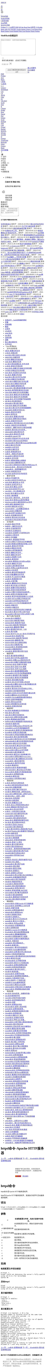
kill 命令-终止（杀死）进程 (15, 796)
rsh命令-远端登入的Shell (14, 873)
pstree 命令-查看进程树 (13, 787)
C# (37, 27)
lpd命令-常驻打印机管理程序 (15, 590)
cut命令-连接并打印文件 (14, 421)
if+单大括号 (9, 296)
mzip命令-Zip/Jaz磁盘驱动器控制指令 (18, 697)
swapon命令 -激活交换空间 (14, 761)
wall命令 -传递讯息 (12, 941)
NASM (3, 135)
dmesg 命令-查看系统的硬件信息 (17, 820)
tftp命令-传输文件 (11, 605)
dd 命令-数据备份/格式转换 (15, 719)
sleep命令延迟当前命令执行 (15, 853)
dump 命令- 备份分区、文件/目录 (17, 498)
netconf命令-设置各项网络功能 (16, 965)
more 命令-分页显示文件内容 (15, 373)
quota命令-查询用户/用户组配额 (16, 675)
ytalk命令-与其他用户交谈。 (15, 978)
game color (8, 312)
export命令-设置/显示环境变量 (16, 1031)
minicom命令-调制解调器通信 (15, 934)
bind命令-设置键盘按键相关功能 (17, 1011)
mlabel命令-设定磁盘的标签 (15, 691)
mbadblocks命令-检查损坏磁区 (16, 767)
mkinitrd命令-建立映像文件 (14, 752)
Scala (11, 31)
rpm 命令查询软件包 (12, 996)
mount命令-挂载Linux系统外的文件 (17, 660)
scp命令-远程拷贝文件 (13, 471)
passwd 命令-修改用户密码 (14, 620)
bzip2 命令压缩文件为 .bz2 (14, 489)
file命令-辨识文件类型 (13, 412)
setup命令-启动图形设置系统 (15, 1077)
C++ (7, 27)
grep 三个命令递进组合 (17, 294)
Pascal (36, 29)
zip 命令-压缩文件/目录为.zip (15, 480)
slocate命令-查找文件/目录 (14, 456)
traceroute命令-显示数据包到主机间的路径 (20, 956)
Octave (3, 146)
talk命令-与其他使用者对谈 (15, 954)
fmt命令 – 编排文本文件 (13, 526)
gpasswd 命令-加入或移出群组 (16, 642)
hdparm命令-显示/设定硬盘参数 (16, 737)
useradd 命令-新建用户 (13, 618)
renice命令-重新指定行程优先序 (16, 897)
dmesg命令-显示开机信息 (14, 1024)
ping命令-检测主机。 (12, 945)
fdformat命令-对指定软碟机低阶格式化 (19, 735)
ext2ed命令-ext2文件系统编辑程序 (17, 728)
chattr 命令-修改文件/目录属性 (16, 405)
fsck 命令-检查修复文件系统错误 (17, 710)
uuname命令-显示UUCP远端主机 (17, 963)
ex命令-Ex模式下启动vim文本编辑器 (18, 541)
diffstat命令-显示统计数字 (14, 403)
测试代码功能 (35, 261)
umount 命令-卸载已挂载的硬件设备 (18, 662)
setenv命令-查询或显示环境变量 (16, 1081)
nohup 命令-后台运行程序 (14, 809)
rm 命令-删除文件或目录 (14, 359)
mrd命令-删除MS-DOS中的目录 (16, 695)
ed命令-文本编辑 (11, 537)
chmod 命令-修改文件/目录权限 (16, 397)
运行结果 (8, 195)
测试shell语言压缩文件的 (10, 274)
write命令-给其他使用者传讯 (15, 967)
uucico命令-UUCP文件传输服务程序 (18, 603)
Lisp (24, 31)
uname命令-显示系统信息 (14, 827)
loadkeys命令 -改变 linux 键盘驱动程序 (19, 1110)
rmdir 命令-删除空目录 (13, 362)
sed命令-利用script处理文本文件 (16, 568)
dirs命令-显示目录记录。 (14, 686)
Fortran (37, 31)
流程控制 (8, 337)
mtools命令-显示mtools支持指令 (16, 441)
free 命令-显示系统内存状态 (15, 822)
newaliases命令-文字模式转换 (15, 960)
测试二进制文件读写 (29, 268)
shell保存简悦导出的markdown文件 (19, 292)
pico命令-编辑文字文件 (13, 563)
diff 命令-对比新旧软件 (13, 401)
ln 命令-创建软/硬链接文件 (14, 386)
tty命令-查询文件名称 (13, 958)
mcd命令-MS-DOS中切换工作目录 (17, 682)
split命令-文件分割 (11, 458)
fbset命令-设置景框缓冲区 (14, 1101)
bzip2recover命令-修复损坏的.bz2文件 (18, 502)
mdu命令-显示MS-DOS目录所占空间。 (19, 688)
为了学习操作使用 (28, 226)
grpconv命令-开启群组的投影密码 (17, 1035)
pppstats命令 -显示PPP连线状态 (16, 947)
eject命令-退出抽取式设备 (14, 680)
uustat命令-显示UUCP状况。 (15, 921)
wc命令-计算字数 (11, 581)
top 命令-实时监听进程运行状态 (16, 785)
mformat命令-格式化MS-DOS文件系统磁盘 (20, 739)
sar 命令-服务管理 (11, 833)
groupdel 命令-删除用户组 (14, 640)
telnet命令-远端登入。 (13, 917)
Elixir (2, 144)
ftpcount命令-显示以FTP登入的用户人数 (19, 614)
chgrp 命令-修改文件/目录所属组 (17, 392)
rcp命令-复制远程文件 (13, 452)
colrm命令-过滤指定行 (13, 530)
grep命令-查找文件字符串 (14, 546)
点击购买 (18, 1176)
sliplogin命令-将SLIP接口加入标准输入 (19, 875)
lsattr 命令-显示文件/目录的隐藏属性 (18, 408)
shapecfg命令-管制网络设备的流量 (17, 989)
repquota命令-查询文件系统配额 (16, 677)
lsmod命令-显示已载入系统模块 (16, 1046)
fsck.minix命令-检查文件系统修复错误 (19, 730)
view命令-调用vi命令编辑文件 (16, 1134)
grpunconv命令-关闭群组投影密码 (17, 1070)
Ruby (3, 29)
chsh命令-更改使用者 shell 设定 (16, 890)
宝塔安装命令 (6, 224)
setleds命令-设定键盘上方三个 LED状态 (19, 1107)
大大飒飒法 (21, 263)
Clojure (3, 108)
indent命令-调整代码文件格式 (15, 419)
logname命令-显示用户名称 (15, 864)
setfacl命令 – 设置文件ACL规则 (16, 1121)
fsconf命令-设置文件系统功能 (15, 732)
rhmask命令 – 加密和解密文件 (16, 469)
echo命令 (8, 331)
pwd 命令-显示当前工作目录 (15, 355)
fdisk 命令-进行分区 (12, 713)
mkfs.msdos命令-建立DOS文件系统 (17, 745)
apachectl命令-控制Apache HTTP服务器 (19, 903)
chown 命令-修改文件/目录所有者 (17, 394)
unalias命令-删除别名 (12, 1103)
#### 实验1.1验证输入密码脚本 (31, 288)
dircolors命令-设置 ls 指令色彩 (16, 1007)
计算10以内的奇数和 (12, 259)
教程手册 (8, 198)
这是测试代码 (18, 270)
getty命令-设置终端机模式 (14, 910)
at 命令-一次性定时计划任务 (15, 811)
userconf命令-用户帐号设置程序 (16, 892)
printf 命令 (8, 333)
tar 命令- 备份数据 (11, 495)
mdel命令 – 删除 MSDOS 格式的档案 (18, 427)
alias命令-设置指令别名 (13, 1004)
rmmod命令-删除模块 (12, 1068)
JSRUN (3, 2)
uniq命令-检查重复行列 (13, 579)
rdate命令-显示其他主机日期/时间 (17, 1064)
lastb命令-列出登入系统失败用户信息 (18, 860)
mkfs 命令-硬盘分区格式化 (14, 715)
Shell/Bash (4, 90)
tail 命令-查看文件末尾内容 (15, 379)
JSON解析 (31, 70)
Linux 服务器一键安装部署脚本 (12, 272)
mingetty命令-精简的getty (14, 912)
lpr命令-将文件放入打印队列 (15, 585)
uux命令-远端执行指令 (13, 914)
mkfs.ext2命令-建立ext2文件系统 (16, 750)
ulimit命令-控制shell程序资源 (15, 1088)
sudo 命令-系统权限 (12, 838)
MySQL (3, 131)
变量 (6, 322)
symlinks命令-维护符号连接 (15, 763)
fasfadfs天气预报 (38, 241)
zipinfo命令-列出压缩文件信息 (16, 520)
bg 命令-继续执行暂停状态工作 (16, 807)
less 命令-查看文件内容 (13, 375)
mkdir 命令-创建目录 (12, 357)
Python (3, 27)
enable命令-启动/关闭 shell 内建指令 (18, 1026)
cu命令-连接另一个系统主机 (15, 980)
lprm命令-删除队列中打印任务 (16, 583)
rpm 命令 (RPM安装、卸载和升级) (17, 993)
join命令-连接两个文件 (13, 557)
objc (6, 29)
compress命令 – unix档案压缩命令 (17, 509)
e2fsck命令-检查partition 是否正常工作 (18, 726)
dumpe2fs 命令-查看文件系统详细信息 (19, 1125)
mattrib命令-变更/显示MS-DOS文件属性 (19, 423)
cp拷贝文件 (37, 296)
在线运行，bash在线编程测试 (15, 320)
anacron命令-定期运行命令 (14, 816)
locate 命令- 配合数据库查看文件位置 (18, 388)
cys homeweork (14, 246)
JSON (3, 95)
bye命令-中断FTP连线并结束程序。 (18, 592)
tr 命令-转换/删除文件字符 (14, 574)
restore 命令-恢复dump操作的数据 (17, 500)
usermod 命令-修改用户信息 (15, 623)
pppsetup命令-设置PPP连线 (14, 974)
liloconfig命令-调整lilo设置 (14, 1044)
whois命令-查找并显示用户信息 (16, 651)
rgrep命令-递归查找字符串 (14, 566)
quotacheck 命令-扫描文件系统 (16, 664)
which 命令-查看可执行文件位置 (16, 381)
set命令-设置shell (11, 1050)
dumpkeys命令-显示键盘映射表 (16, 1114)
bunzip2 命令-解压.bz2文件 (14, 493)
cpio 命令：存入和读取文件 (15, 491)
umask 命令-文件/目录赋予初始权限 (18, 399)
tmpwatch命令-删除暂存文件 (15, 462)
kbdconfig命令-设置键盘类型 (15, 1039)
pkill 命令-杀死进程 (12, 800)
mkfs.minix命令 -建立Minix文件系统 (18, 770)
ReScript (4, 142)
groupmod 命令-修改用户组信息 (16, 638)
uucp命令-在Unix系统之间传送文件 (18, 598)
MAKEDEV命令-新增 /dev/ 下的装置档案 (20, 1116)
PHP (17, 27)
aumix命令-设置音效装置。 (15, 1009)
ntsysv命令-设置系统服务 (14, 1055)
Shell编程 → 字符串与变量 (16, 257)
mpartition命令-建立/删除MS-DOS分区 (18, 759)
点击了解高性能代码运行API (17, 71)
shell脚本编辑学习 (24, 298)
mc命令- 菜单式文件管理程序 (15, 425)
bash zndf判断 (39, 285)
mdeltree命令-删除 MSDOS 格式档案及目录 (20, 684)
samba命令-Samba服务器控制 (15, 949)
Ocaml (3, 127)
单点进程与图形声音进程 (22, 307)
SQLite (21, 27)
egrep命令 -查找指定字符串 (15, 539)
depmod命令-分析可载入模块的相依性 (19, 1022)
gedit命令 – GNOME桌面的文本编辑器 (19, 1140)
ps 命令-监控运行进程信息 (14, 783)
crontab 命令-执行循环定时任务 (16, 813)
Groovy (28, 29)
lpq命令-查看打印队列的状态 (15, 588)
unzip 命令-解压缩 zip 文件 (14, 482)
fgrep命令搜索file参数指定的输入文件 (18, 544)
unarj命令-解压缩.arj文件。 (14, 506)
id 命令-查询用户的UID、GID (16, 629)
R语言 (33, 27)
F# (9, 29)
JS (28, 72)
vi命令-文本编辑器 (12, 1132)
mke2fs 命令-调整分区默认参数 (16, 717)
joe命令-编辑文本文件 (13, 555)
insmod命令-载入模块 (12, 1037)
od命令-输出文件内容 (13, 445)
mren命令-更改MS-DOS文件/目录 (17, 438)
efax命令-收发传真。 (12, 971)
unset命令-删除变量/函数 (14, 1090)
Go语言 (12, 27)
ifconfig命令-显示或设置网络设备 (17, 932)
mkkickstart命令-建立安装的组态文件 (18, 1099)
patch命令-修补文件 (12, 449)
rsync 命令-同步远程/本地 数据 (16, 1129)
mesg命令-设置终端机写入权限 (16, 936)
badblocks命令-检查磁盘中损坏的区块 (18, 721)
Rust (25, 27)
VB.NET (13, 29)
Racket (28, 31)
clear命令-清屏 (10, 1002)
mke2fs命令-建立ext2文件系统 (16, 748)
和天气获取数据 (26, 244)
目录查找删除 (23, 283)
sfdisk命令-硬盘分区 (12, 776)
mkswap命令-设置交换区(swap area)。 (18, 756)
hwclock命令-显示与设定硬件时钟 (17, 1096)
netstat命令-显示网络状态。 (15, 943)
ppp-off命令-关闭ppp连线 (14, 923)
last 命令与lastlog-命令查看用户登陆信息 (19, 831)
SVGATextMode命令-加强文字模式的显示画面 (22, 1105)
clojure (23, 29)
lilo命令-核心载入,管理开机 (15, 1042)
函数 (6, 340)
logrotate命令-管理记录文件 (15, 888)
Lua (32, 29)
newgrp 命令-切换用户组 (14, 645)
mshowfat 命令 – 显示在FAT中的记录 (18, 467)
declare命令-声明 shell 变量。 (15, 1020)
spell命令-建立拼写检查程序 (15, 572)
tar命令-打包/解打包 (12, 478)
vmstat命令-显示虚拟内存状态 (16, 818)
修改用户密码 (35, 237)
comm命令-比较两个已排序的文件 (17, 533)
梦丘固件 (25, 1176)
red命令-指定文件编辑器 (14, 1136)
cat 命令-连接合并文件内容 (15, 370)
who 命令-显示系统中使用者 (15, 899)
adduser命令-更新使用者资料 (15, 840)
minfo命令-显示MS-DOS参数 (15, 1048)
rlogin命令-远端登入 (12, 871)
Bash (3, 31)
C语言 (3, 82)
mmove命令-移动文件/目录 (14, 434)
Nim (20, 31)
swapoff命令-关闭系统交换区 (15, 778)
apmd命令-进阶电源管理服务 (15, 1094)
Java (2, 78)
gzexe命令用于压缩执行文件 (15, 513)
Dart (29, 27)
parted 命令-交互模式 (12, 1127)
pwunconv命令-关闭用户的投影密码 (18, 1033)
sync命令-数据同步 (12, 765)
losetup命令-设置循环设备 (14, 774)
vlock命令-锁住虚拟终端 (14, 895)
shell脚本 (12, 301)
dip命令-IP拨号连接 (12, 908)
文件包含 (8, 344)
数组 (6, 326)
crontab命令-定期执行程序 (14, 1017)
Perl (40, 29)
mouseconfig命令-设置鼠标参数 (16, 1057)
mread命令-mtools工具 (13, 436)
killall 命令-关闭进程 (12, 798)
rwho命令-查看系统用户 (13, 649)
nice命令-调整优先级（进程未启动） (18, 792)
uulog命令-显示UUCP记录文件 (16, 919)
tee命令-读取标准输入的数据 (15, 460)
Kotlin (40, 27)
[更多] (22, 314)
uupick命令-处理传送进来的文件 (16, 601)
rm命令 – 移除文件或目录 (14, 454)
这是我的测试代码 (28, 277)
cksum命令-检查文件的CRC (15, 410)
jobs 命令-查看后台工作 (13, 803)
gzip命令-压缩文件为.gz (13, 484)
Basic (2, 148)
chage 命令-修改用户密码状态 (16, 625)
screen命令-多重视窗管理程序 (15, 877)
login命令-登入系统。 (13, 862)
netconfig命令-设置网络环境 (15, 925)
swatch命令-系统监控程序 (14, 884)
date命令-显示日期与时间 (14, 844)
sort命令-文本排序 (11, 570)
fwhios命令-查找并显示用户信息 (16, 851)
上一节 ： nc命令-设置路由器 (11, 1158)
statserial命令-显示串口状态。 (15, 969)
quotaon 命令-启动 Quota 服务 (15, 667)
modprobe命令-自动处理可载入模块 (18, 1053)
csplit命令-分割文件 (12, 535)
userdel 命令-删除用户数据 (14, 627)
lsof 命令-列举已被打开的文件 (16, 789)
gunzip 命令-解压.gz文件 (13, 487)
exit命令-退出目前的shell (14, 846)
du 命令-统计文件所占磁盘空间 (16, 658)
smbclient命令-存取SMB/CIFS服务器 (18, 987)
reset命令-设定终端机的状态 (15, 1000)
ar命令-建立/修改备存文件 (14, 504)
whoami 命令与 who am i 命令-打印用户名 (20, 634)
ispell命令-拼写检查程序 (13, 550)
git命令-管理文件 (11, 414)
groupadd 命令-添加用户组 (14, 636)
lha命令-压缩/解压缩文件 (14, 515)
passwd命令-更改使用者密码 (15, 1059)
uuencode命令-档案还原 (13, 511)
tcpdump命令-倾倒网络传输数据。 (17, 976)
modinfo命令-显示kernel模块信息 (17, 1072)
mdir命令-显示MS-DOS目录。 (16, 430)
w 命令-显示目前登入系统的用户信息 (18, 829)
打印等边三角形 (38, 312)
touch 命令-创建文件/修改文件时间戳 (18, 368)
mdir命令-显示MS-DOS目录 (15, 517)
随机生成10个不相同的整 (18, 309)
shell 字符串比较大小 (8, 266)
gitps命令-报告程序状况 (13, 881)
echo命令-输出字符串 (12, 524)
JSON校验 (4, 150)
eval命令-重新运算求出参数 (15, 1028)
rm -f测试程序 (25, 290)
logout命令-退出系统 (12, 866)
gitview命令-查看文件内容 (14, 416)
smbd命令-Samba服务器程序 (15, 982)
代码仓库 (8, 200)
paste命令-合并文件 (12, 447)
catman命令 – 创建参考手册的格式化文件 (20, 1143)
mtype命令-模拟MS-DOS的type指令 (18, 561)
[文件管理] (22, 10)
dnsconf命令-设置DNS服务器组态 (17, 939)
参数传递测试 (37, 281)
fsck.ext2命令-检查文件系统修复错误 (18, 772)
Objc (2, 97)
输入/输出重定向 (11, 342)
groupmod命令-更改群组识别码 (16, 647)
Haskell (16, 31)
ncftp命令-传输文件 (12, 607)
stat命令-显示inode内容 (13, 702)
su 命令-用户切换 (11, 631)
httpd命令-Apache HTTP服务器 (16, 930)
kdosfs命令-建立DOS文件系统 (16, 743)
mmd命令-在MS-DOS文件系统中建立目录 (20, 693)
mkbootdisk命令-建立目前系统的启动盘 (19, 741)
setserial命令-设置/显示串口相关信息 (18, 952)
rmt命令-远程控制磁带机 (14, 699)
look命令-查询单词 (12, 559)
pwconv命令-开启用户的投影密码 (17, 1061)
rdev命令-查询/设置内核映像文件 (17, 1112)
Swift (19, 29)
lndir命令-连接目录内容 (13, 706)
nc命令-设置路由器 (12, 928)
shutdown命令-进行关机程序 (15, 879)
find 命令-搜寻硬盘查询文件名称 (17, 390)
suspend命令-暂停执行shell (14, 855)
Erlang (7, 31)
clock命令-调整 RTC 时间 (14, 1015)
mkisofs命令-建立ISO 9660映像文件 (18, 754)
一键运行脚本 (32, 305)
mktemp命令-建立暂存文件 (14, 432)
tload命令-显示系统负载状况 (15, 886)
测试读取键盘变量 (20, 228)
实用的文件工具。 (11, 230)
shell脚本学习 (10, 285)
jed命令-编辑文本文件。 (14, 552)
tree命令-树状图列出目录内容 (15, 704)
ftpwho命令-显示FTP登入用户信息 (17, 612)
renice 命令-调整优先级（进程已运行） (19, 794)
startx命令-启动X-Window (14, 824)
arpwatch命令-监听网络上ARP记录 (17, 906)
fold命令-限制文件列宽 (13, 548)
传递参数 (8, 324)
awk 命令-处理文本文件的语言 (16, 473)
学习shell (38, 301)
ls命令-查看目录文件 (12, 351)
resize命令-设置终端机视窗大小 (16, 1066)
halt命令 (8, 857)
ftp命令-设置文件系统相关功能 (16, 594)
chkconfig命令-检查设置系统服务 (17, 1092)
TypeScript (4, 140)
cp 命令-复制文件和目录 (14, 366)
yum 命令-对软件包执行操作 (15, 998)
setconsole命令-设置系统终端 (15, 1083)
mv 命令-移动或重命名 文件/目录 (17, 364)
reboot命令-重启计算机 (13, 868)
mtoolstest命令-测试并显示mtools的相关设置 (21, 443)
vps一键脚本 (17, 279)
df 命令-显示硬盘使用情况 (14, 656)
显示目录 (4, 316)
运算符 (7, 329)
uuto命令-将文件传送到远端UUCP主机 (19, 596)
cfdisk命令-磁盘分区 (12, 724)
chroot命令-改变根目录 (13, 1013)
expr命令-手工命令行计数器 (15, 577)
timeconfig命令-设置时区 (14, 1085)
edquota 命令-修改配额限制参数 (16, 671)
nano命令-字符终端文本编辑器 (16, 1138)
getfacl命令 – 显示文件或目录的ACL (18, 1123)
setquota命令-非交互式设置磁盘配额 (18, 673)
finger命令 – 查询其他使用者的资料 (18, 849)
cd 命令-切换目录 (11, 353)
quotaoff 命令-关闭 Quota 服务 (15, 669)
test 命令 (8, 335)
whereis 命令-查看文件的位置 (15, 384)
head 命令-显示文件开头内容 (15, 377)
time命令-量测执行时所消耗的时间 (17, 1075)
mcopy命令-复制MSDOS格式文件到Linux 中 (21, 465)
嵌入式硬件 (32, 68)
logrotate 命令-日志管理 (13, 835)
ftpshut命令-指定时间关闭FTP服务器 (18, 609)
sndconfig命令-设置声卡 (13, 1079)
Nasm (33, 31)
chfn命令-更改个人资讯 (13, 842)
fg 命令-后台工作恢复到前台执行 (17, 805)
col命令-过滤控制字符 (13, 528)
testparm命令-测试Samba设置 (15, 985)
